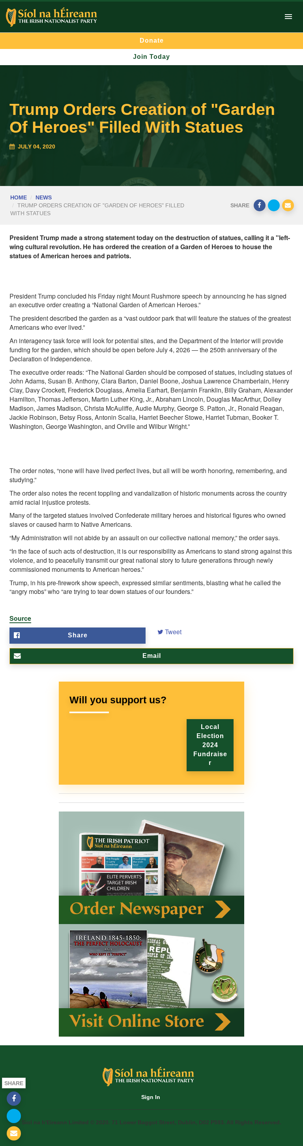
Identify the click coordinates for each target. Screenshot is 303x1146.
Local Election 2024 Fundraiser (210, 744)
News (44, 197)
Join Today (151, 56)
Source (20, 618)
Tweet (172, 631)
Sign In (150, 1097)
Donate (152, 40)
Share (78, 635)
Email (151, 655)
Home (18, 197)
